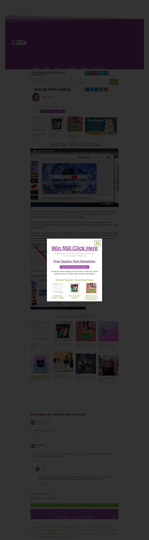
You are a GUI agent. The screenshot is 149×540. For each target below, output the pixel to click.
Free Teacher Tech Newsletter (74, 261)
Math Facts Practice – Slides (58, 297)
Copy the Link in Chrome (74, 297)
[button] (97, 243)
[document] (74, 270)
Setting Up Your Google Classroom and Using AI (91, 297)
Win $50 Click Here (74, 248)
